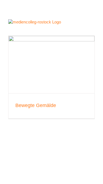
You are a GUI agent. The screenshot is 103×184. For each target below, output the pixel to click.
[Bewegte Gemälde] (51, 65)
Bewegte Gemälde (35, 105)
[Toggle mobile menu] (92, 23)
